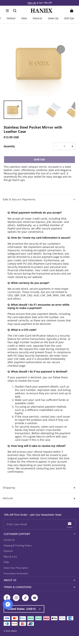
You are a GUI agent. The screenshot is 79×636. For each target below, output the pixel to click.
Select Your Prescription (16, 567)
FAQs (6, 562)
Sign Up (32, 2)
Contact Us (9, 539)
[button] (7, 10)
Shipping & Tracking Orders (18, 545)
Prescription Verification (16, 573)
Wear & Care (10, 556)
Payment (8, 550)
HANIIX (14, 631)
